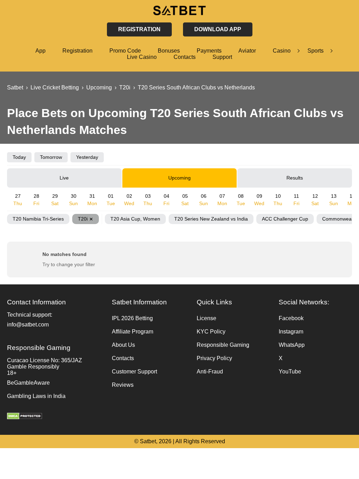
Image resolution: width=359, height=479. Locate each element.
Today (19, 157)
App (40, 51)
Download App (217, 29)
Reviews (123, 385)
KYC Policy (211, 332)
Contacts (185, 57)
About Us (123, 345)
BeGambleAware (28, 383)
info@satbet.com (28, 325)
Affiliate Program (132, 332)
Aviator (247, 51)
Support (222, 57)
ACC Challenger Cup (285, 219)
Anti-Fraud (210, 372)
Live (64, 178)
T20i (83, 219)
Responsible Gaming (223, 345)
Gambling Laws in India (36, 396)
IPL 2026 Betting (132, 318)
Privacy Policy (214, 358)
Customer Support (134, 372)
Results (294, 178)
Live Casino (142, 57)
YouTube (290, 372)
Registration (77, 51)
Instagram (291, 332)
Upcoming (179, 178)
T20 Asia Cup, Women (135, 219)
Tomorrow (51, 157)
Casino (282, 51)
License (206, 318)
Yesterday (87, 157)
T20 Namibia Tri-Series (38, 219)
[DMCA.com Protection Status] (56, 417)
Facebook (291, 318)
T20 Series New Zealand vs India (211, 219)
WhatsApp (292, 345)
